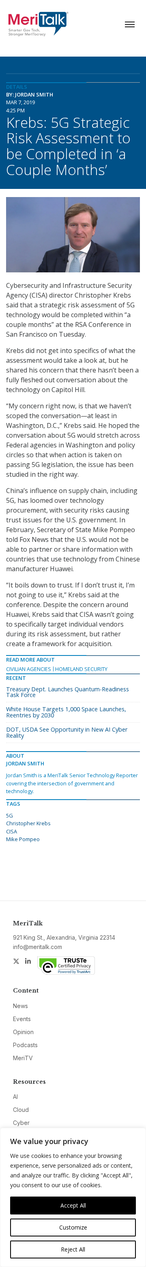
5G (9, 815)
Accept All (73, 1205)
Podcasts (25, 1044)
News (20, 1005)
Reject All (73, 1249)
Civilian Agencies (28, 669)
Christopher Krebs (28, 823)
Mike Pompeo (23, 839)
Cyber (21, 1122)
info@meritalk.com (37, 946)
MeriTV (23, 1057)
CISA (11, 831)
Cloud (21, 1109)
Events (22, 1018)
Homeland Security (81, 669)
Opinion (23, 1031)
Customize (73, 1227)
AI (15, 1096)
